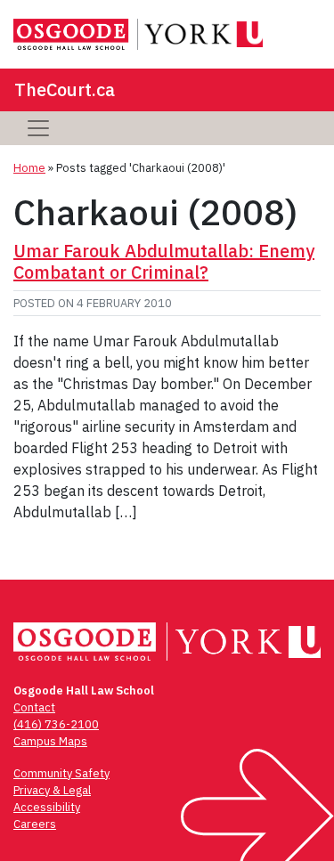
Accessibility (46, 807)
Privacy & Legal (52, 790)
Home (29, 167)
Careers (34, 824)
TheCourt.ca (64, 89)
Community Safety (61, 773)
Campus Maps (50, 741)
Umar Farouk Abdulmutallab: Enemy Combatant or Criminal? (163, 261)
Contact (34, 707)
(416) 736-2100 (56, 724)
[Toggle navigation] (38, 128)
